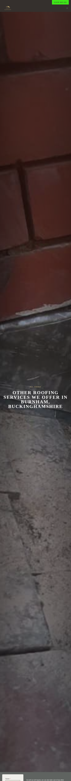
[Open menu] (67, 8)
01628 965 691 (60, 2)
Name (7, 779)
